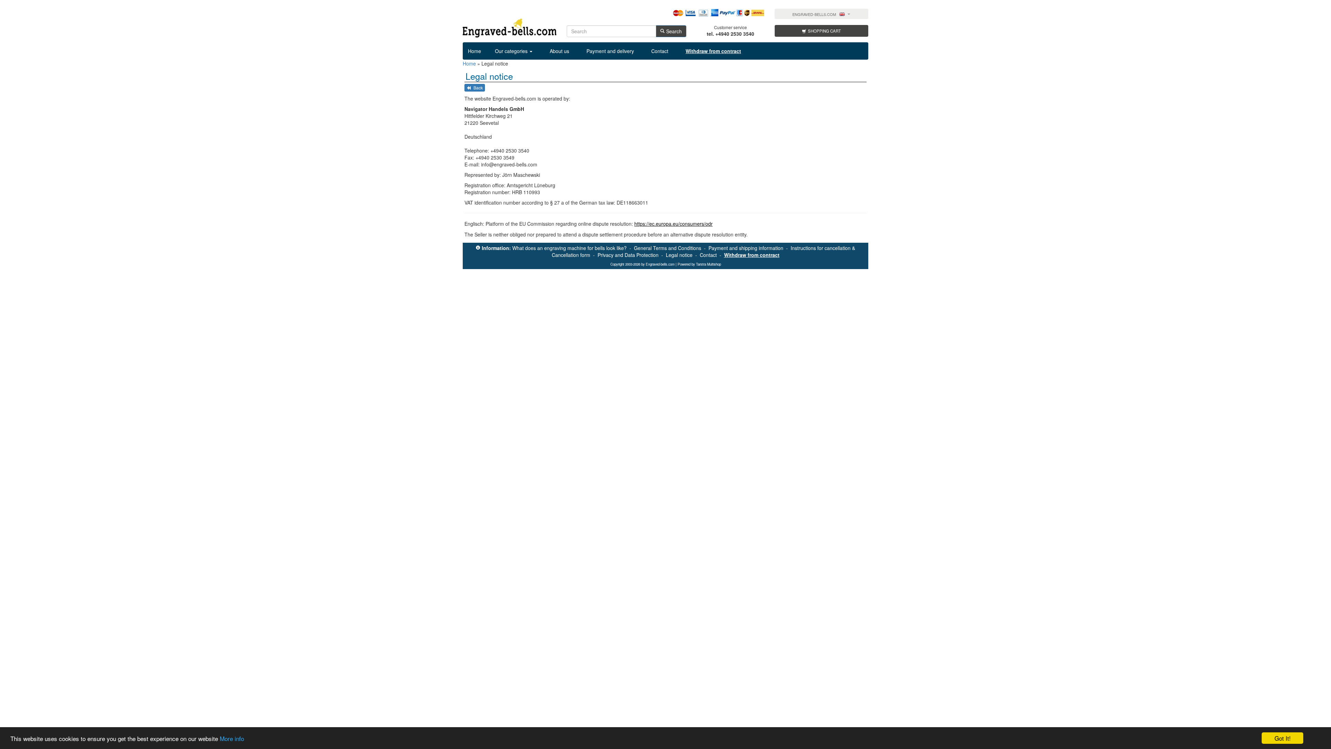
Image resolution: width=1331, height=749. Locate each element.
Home (474, 51)
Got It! (1283, 738)
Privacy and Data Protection (628, 254)
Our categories (512, 51)
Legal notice (679, 254)
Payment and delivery (610, 51)
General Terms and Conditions (667, 247)
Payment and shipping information (745, 247)
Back (477, 88)
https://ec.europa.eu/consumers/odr (673, 223)
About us (559, 51)
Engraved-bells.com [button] (814, 14)
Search (674, 31)
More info (232, 738)
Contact (659, 51)
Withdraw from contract (752, 254)
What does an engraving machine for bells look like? (569, 247)
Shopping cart (824, 31)
